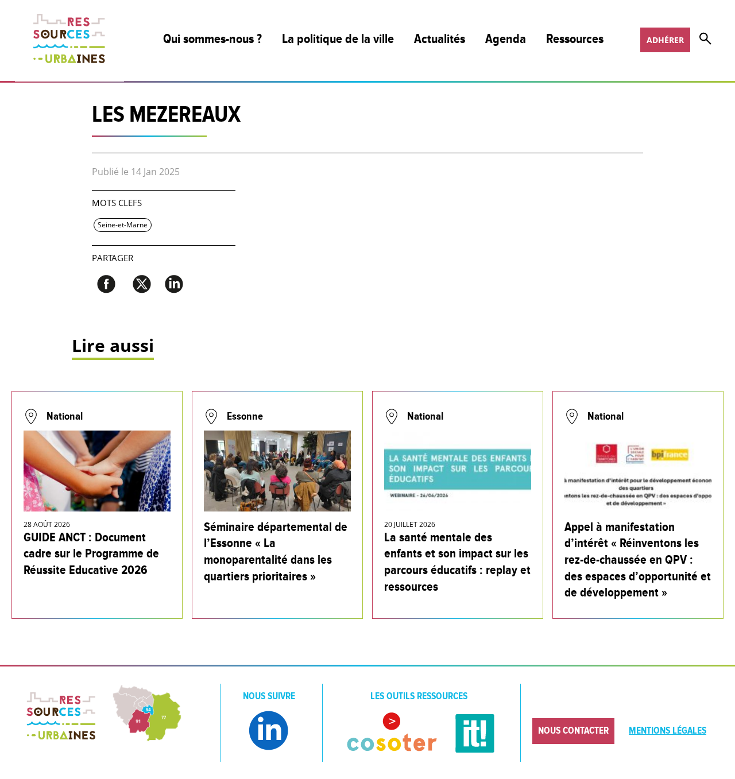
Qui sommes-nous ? (212, 39)
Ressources (575, 39)
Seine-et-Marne (123, 225)
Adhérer (665, 39)
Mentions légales (667, 731)
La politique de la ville (338, 39)
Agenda (505, 39)
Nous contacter (573, 731)
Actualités (439, 39)
